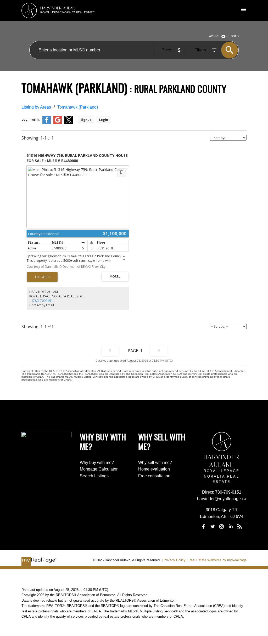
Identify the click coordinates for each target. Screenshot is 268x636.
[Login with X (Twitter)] (68, 123)
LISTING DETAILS (42, 277)
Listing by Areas (36, 107)
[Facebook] (203, 526)
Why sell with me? (155, 462)
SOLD (235, 36)
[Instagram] (221, 526)
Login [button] (103, 119)
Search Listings (94, 476)
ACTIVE (214, 36)
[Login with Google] (57, 123)
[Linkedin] (230, 526)
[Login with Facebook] (46, 123)
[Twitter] (212, 526)
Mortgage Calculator (99, 469)
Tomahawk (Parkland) (77, 107)
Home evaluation (154, 469)
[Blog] (239, 526)
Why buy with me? (97, 462)
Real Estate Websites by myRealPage (217, 560)
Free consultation (154, 476)
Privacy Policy (175, 560)
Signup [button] (86, 119)
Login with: (30, 119)
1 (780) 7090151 (41, 300)
